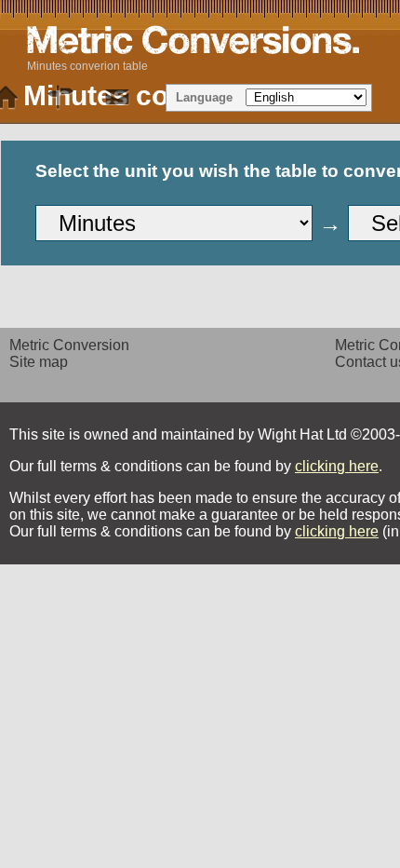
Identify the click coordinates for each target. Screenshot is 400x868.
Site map (38, 362)
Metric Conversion (69, 345)
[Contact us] (117, 97)
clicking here (337, 466)
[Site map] (61, 97)
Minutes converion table (87, 66)
